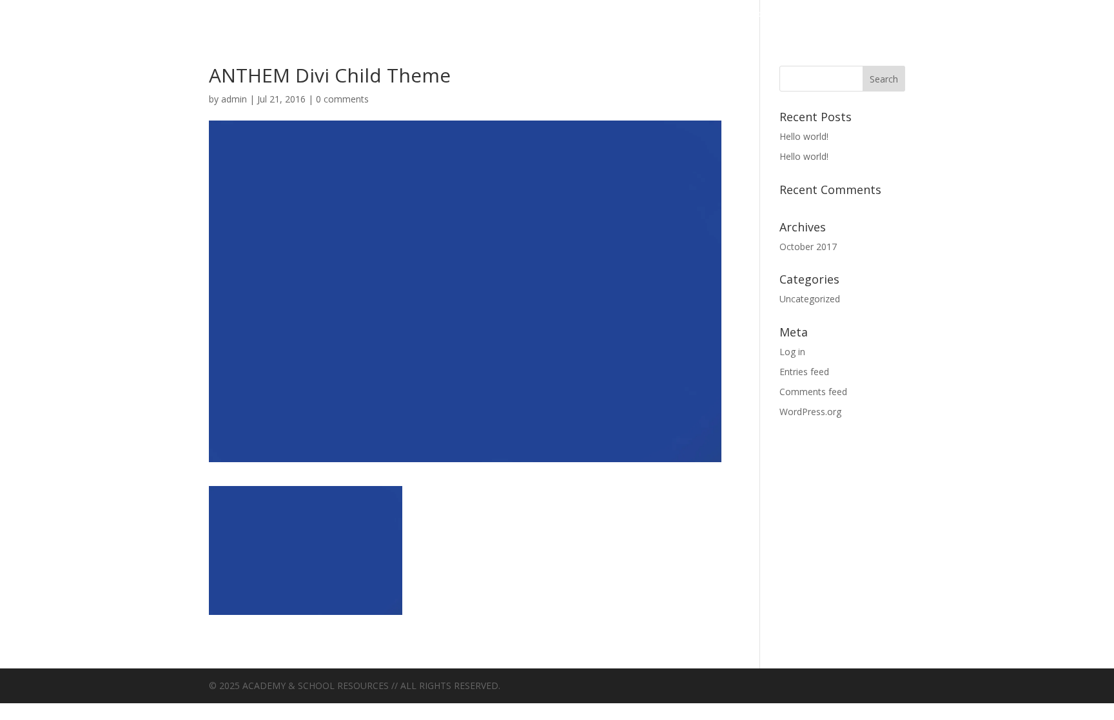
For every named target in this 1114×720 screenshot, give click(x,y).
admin (234, 99)
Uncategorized (1032, 14)
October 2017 (808, 246)
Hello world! (803, 136)
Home (671, 14)
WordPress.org (810, 411)
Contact (600, 14)
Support (922, 14)
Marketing (751, 14)
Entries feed (804, 371)
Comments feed (813, 391)
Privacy (841, 14)
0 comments (342, 99)
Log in (792, 351)
